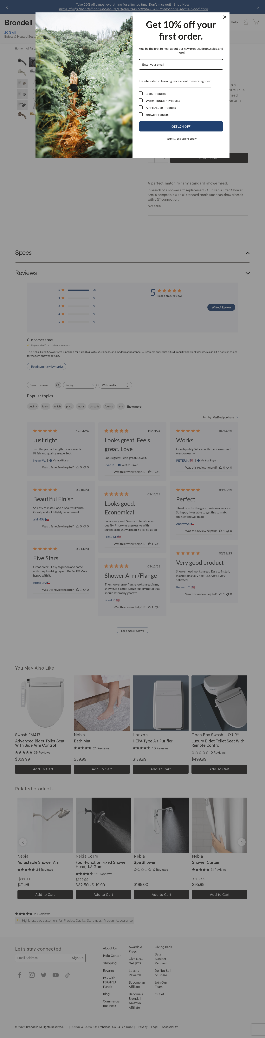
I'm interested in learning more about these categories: (175, 81)
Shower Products (157, 114)
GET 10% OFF (181, 126)
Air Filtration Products (161, 107)
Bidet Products (156, 93)
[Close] (224, 17)
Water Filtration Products (163, 100)
